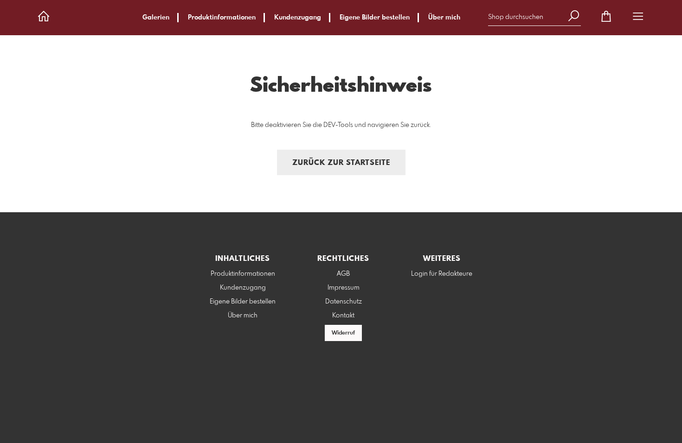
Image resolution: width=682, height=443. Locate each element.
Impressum (344, 288)
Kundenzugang (297, 17)
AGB (343, 274)
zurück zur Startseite (341, 163)
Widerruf (343, 333)
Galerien (155, 17)
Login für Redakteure (441, 274)
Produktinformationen (222, 17)
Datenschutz (343, 301)
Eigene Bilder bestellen (375, 17)
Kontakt (343, 315)
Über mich (444, 17)
